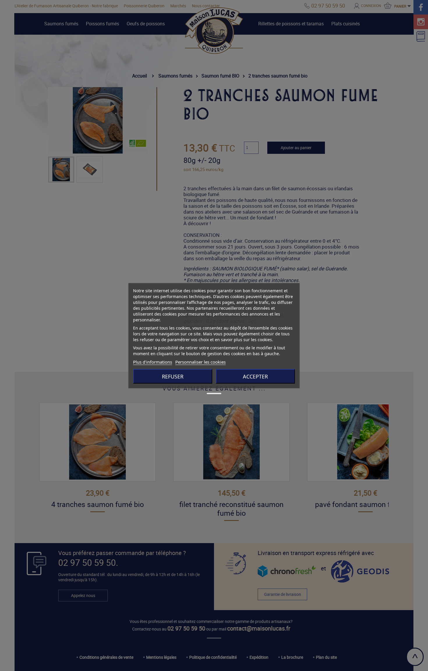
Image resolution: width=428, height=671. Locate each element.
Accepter (255, 376)
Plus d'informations (152, 361)
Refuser (172, 376)
